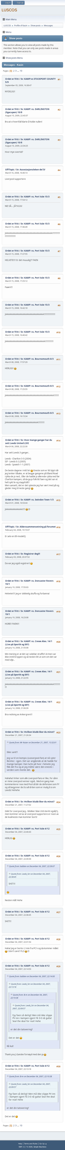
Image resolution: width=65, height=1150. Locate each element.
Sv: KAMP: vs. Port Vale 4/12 (35, 828)
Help (20, 1143)
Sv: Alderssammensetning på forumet (36, 526)
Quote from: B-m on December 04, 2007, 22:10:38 (30, 1076)
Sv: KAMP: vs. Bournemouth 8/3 (37, 358)
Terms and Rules (30, 1143)
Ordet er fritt (12, 78)
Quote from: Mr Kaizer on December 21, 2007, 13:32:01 (32, 742)
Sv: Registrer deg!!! (30, 553)
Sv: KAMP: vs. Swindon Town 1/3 (37, 499)
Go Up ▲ (43, 1143)
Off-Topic (9, 169)
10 (21, 70)
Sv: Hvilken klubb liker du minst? (37, 732)
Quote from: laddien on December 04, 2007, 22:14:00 (32, 976)
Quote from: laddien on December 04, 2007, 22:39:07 (32, 866)
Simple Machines (39, 1147)
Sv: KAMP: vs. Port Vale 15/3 (35, 196)
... (18, 70)
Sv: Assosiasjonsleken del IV (30, 169)
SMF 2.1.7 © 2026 (25, 1147)
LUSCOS (9, 10)
